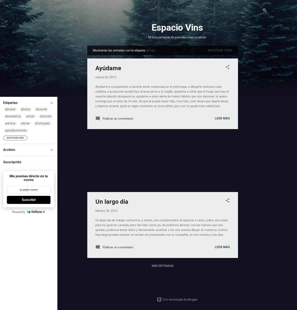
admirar (10, 123)
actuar (30, 116)
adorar (25, 123)
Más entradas (163, 265)
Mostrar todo (220, 50)
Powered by (19, 211)
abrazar (10, 109)
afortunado (42, 123)
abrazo (26, 109)
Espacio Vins (177, 27)
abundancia (13, 116)
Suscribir (29, 199)
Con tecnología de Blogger (180, 299)
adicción (46, 116)
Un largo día (111, 201)
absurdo (41, 109)
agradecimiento (16, 130)
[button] (227, 68)
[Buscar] (264, 11)
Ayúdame (108, 68)
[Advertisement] (254, 106)
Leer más (222, 118)
